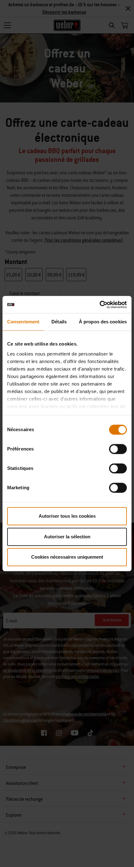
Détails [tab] (59, 321)
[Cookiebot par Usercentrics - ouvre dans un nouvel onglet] (99, 305)
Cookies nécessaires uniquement (67, 557)
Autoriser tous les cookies (67, 516)
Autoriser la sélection (67, 536)
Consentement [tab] (23, 321)
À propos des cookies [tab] (103, 321)
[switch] (118, 449)
